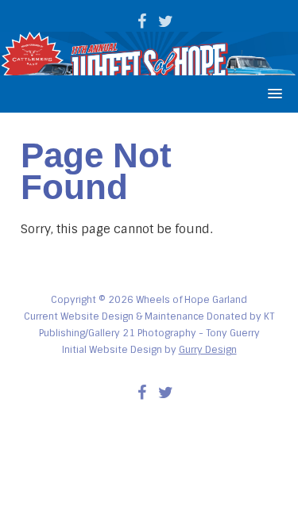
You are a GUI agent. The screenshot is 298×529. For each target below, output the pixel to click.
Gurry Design (208, 349)
